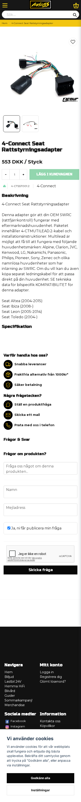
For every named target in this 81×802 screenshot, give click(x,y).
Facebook (18, 721)
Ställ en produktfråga (32, 404)
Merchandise (14, 705)
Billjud (9, 677)
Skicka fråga (41, 570)
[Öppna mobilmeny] (5, 5)
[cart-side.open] (76, 5)
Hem (4, 23)
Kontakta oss (50, 721)
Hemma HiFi (14, 686)
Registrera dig (51, 677)
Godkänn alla (40, 778)
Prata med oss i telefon (34, 425)
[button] (73, 42)
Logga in (47, 672)
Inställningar (40, 790)
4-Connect (46, 186)
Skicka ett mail (27, 415)
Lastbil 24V (12, 681)
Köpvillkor (47, 726)
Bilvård (9, 691)
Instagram (18, 726)
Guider (9, 696)
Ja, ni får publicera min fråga (35, 528)
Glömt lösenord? (53, 681)
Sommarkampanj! (18, 700)
